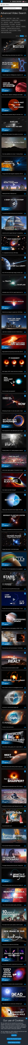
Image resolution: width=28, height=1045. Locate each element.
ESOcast (6, 22)
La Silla (13, 26)
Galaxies (18, 24)
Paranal (24, 26)
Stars (19, 30)
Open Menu (5, 4)
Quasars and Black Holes (13, 28)
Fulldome (12, 24)
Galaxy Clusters (5, 26)
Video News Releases (6, 32)
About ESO (8, 18)
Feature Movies (5, 24)
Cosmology (22, 20)
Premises (3, 28)
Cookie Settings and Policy (14, 1042)
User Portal (19, 1)
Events (11, 22)
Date (26, 36)
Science (14, 1)
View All (3, 18)
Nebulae (18, 26)
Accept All (14, 1035)
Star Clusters (12, 30)
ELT (2, 22)
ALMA (14, 18)
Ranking (21, 36)
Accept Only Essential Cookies (14, 1038)
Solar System (4, 30)
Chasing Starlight (5, 20)
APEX (18, 18)
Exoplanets (17, 22)
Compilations (15, 20)
